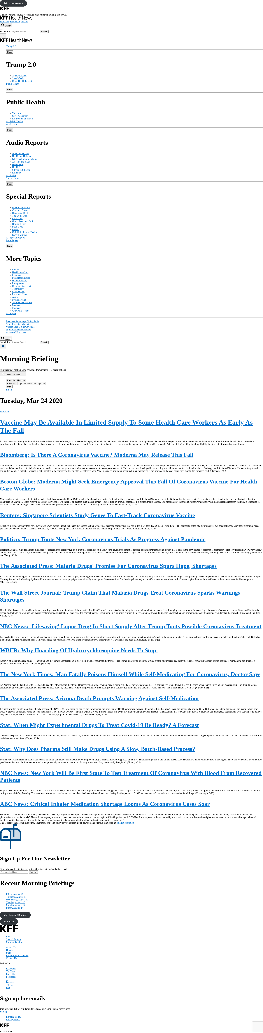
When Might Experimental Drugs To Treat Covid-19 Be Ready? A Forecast (99, 725)
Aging (15, 297)
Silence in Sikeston (21, 170)
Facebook (11, 976)
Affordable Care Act (22, 302)
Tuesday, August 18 (15, 902)
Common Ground (20, 210)
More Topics (12, 240)
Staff (8, 952)
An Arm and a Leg (21, 161)
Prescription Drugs (21, 278)
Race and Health (20, 294)
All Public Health (14, 121)
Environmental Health (22, 118)
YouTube (10, 971)
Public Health (12, 83)
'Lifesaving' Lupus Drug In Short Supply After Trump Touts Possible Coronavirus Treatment (130, 626)
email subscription (125, 822)
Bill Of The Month (21, 207)
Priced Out (17, 218)
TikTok (9, 985)
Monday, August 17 (15, 905)
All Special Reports (15, 237)
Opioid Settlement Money (18, 329)
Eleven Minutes (19, 235)
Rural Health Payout (22, 81)
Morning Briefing (14, 942)
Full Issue (4, 411)
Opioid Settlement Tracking (25, 232)
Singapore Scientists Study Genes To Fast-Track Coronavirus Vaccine (97, 515)
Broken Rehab (19, 224)
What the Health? (20, 153)
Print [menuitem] (9, 387)
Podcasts (10, 936)
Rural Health (18, 291)
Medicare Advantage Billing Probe (22, 321)
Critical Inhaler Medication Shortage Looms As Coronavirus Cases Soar (105, 804)
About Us (11, 947)
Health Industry (19, 280)
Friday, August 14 (14, 908)
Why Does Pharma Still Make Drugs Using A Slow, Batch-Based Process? (97, 749)
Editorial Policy (13, 1016)
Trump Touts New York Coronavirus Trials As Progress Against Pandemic (102, 539)
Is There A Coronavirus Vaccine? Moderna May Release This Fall (96, 455)
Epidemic (16, 172)
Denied (15, 229)
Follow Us (15, 21)
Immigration (18, 283)
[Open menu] (1, 29)
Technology (18, 288)
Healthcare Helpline (21, 156)
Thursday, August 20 (16, 897)
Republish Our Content (17, 955)
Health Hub (17, 164)
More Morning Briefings (15, 915)
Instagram (11, 968)
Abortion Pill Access (16, 332)
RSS (8, 987)
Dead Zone (17, 226)
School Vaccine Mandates (18, 324)
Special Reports (13, 178)
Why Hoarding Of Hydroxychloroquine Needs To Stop (79, 650)
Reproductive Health (22, 286)
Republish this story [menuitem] (16, 380)
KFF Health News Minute (24, 159)
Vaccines (16, 113)
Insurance (16, 275)
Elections (16, 269)
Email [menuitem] (9, 389)
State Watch (18, 78)
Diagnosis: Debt (20, 213)
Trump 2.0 (11, 46)
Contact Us (11, 958)
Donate (24, 21)
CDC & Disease (20, 116)
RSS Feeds (9, 921)
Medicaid (16, 308)
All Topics (11, 313)
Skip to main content (13, 3)
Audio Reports (13, 124)
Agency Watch (19, 75)
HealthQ (16, 167)
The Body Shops (20, 215)
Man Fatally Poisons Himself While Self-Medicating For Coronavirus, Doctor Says (130, 674)
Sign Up (33, 872)
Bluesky (10, 982)
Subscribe (4, 21)
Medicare (16, 305)
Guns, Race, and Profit (23, 221)
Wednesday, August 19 (17, 899)
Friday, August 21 (14, 894)
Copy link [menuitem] (11, 383)
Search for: (5, 31)
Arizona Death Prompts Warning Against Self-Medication (99, 698)
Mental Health (19, 299)
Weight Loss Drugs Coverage (20, 327)
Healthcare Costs (20, 272)
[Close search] (3, 35)
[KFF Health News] (16, 19)
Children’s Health (20, 310)
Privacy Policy (13, 1019)
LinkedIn (10, 974)
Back (9, 52)
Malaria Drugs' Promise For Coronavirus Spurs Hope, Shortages (108, 566)
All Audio (11, 175)
